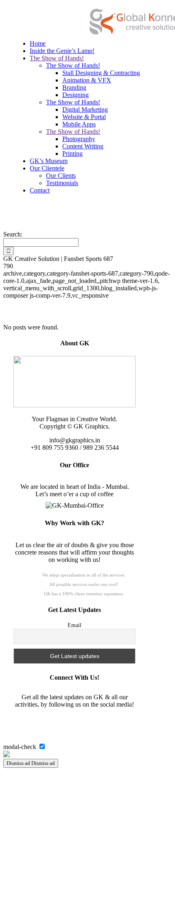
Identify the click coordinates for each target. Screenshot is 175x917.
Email (74, 625)
